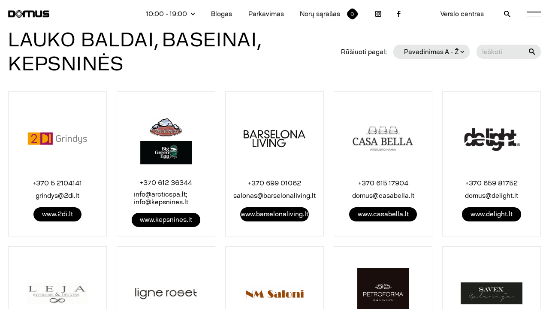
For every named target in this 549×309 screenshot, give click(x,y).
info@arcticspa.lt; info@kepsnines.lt (161, 198)
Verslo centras (462, 14)
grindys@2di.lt (57, 196)
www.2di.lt (57, 214)
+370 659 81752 (491, 183)
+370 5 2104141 (57, 183)
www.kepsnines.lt (166, 220)
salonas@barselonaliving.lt (274, 196)
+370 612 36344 (166, 183)
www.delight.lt (492, 214)
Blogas (221, 14)
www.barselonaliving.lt (274, 214)
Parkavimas (266, 14)
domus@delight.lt (491, 196)
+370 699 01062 (274, 183)
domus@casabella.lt (383, 196)
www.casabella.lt (383, 214)
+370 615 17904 (383, 183)
